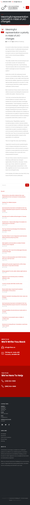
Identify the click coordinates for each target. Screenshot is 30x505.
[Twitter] (5, 424)
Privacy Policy (4, 439)
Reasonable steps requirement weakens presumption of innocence (12, 289)
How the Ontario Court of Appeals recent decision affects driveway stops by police (14, 236)
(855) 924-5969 (10, 386)
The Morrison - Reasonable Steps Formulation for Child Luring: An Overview (14, 222)
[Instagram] (2, 424)
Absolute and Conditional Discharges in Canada (14, 216)
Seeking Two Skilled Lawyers (9, 202)
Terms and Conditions (6, 437)
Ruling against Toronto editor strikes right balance (14, 271)
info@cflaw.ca (10, 347)
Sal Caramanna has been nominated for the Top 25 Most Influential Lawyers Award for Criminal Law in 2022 (14, 209)
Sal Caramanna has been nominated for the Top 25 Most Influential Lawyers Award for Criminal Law (14, 303)
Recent (2, 191)
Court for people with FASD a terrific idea (12, 283)
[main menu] (27, 7)
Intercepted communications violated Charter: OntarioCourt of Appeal (13, 243)
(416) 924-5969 (10, 381)
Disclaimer (3, 435)
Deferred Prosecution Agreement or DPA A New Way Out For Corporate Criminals (14, 264)
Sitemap (3, 441)
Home (2, 14)
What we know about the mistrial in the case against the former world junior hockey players (13, 196)
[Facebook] (9, 424)
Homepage (3, 433)
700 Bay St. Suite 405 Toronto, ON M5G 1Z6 (12, 353)
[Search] (24, 7)
